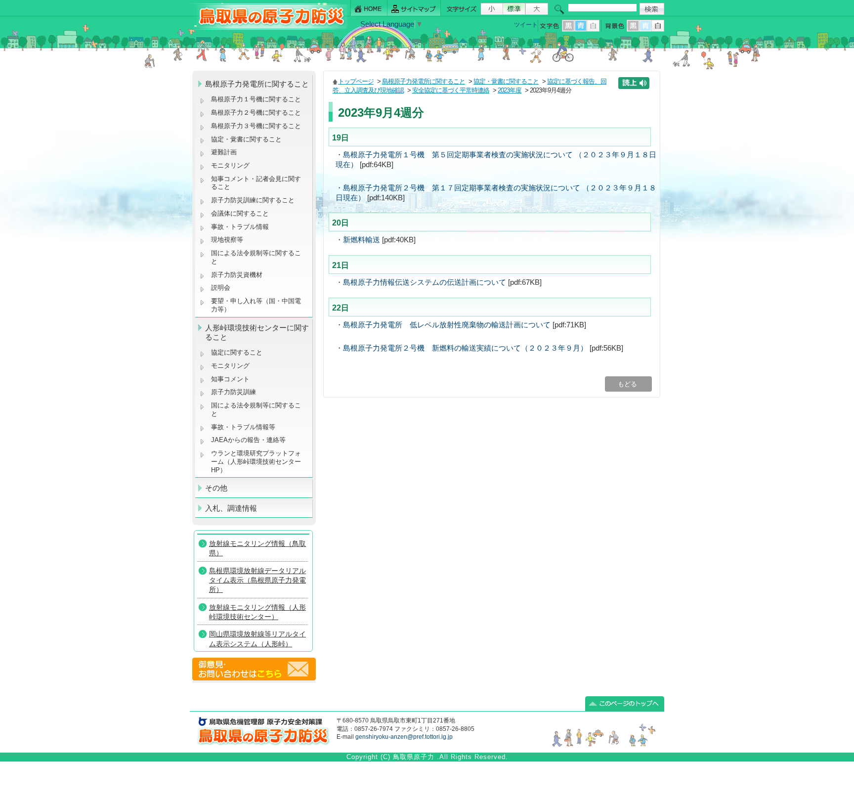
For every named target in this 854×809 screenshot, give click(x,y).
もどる (628, 384)
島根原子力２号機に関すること (256, 112)
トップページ (356, 81)
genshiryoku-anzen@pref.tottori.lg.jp (404, 736)
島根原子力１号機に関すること (256, 99)
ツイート (526, 24)
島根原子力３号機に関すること (256, 126)
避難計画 (224, 152)
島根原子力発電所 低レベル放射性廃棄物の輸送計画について (447, 325)
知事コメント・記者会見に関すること (256, 183)
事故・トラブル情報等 (244, 427)
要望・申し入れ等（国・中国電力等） (256, 305)
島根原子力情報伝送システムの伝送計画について (424, 282)
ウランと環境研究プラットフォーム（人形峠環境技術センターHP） (256, 461)
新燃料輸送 (361, 240)
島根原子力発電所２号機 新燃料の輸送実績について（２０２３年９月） (465, 348)
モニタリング (230, 165)
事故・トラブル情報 (242, 226)
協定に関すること (236, 352)
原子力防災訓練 (233, 392)
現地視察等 (227, 239)
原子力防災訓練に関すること (253, 200)
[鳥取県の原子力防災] (268, 28)
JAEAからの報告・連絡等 (248, 440)
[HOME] (368, 8)
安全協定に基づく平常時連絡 (450, 90)
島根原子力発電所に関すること (423, 81)
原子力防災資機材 (236, 274)
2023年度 (509, 90)
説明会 (220, 287)
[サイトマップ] (414, 8)
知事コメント (230, 379)
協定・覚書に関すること (246, 139)
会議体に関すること (240, 213)
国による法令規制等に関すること (256, 257)
